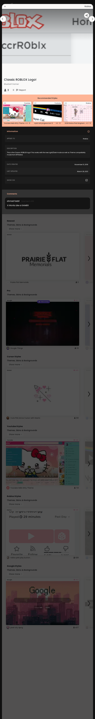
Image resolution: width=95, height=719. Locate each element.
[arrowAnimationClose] (3, 19)
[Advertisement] (10, 359)
